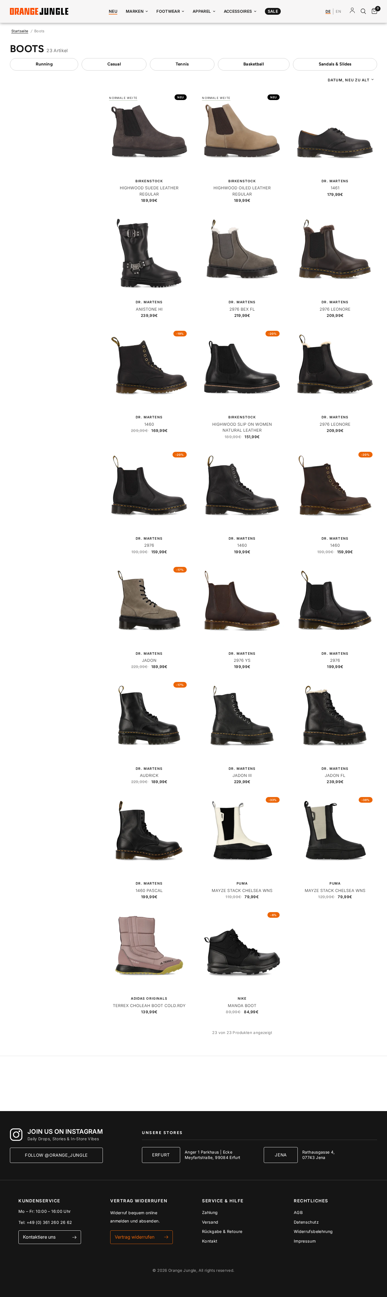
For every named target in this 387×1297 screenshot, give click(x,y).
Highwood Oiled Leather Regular (242, 191)
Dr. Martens (335, 181)
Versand (210, 1222)
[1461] (335, 132)
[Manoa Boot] (242, 950)
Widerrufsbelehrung (313, 1231)
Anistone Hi (149, 309)
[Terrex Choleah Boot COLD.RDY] (149, 950)
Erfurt (161, 1155)
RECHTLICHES (311, 1201)
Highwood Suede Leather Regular (149, 191)
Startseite (19, 31)
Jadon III (242, 775)
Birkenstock (149, 181)
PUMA (242, 883)
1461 (335, 188)
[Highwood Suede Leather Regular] (149, 132)
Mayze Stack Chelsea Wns (242, 890)
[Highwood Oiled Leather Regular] (242, 132)
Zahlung (210, 1212)
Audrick (149, 775)
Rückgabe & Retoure (222, 1231)
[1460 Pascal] (149, 834)
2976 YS (242, 660)
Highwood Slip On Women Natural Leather (242, 427)
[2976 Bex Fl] (242, 253)
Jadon (149, 660)
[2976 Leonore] (335, 253)
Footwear (168, 11)
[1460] (149, 368)
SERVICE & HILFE (223, 1201)
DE (328, 12)
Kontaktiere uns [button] (39, 1237)
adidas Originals (149, 999)
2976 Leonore (335, 309)
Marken (135, 11)
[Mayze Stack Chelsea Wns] (242, 834)
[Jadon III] (242, 719)
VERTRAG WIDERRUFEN (138, 1201)
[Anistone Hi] (149, 253)
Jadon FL (335, 775)
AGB (298, 1212)
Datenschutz (306, 1222)
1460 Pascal (149, 890)
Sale (273, 11)
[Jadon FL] (335, 719)
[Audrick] (149, 719)
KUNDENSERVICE (39, 1201)
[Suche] (363, 11)
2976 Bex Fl (242, 309)
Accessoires (238, 11)
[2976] (149, 489)
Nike (242, 999)
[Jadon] (149, 604)
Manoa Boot (242, 1005)
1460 (149, 424)
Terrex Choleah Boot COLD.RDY (149, 1005)
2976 (149, 545)
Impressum (305, 1241)
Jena (280, 1155)
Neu (113, 11)
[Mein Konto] (352, 11)
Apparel (202, 11)
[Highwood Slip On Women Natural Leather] (242, 368)
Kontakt (210, 1241)
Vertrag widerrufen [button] (134, 1237)
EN (338, 12)
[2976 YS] (242, 604)
